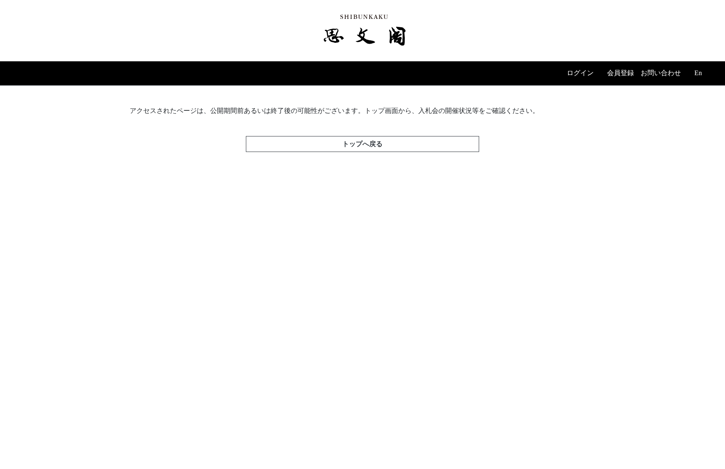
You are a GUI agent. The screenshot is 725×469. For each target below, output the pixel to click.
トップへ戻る (362, 143)
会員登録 (620, 72)
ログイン (580, 72)
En (698, 72)
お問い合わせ (661, 72)
